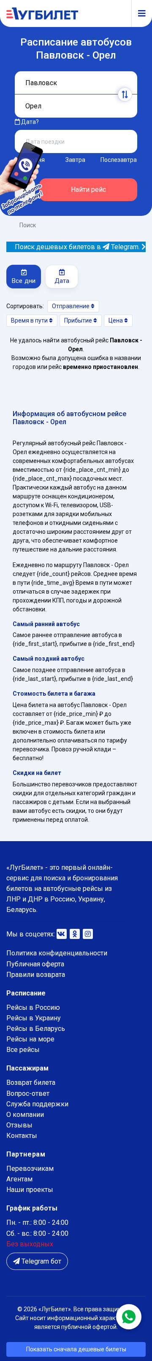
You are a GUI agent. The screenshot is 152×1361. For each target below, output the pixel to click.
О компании (25, 1115)
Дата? (29, 121)
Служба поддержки (37, 1104)
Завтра (75, 159)
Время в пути (30, 320)
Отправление (71, 306)
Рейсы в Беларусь (35, 1029)
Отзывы (19, 1125)
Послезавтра (118, 159)
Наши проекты (29, 1190)
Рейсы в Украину (33, 1018)
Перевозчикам (30, 1169)
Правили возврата (35, 975)
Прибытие (78, 320)
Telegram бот (40, 1261)
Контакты (21, 1136)
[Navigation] (138, 13)
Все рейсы (23, 1050)
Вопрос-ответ (27, 1093)
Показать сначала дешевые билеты (76, 1349)
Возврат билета (30, 1083)
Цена (116, 320)
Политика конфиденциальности (56, 953)
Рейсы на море (30, 1039)
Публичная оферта (35, 964)
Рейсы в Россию (33, 1007)
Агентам (19, 1179)
